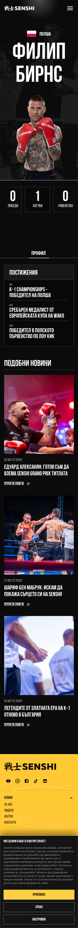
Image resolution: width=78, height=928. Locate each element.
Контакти (10, 823)
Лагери (8, 817)
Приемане (39, 895)
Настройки (39, 920)
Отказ (39, 907)
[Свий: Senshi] (71, 797)
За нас (8, 805)
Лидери (8, 811)
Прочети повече (14, 484)
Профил (38, 253)
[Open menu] (70, 8)
